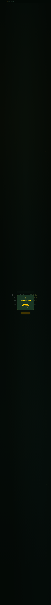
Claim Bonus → (25, 305)
